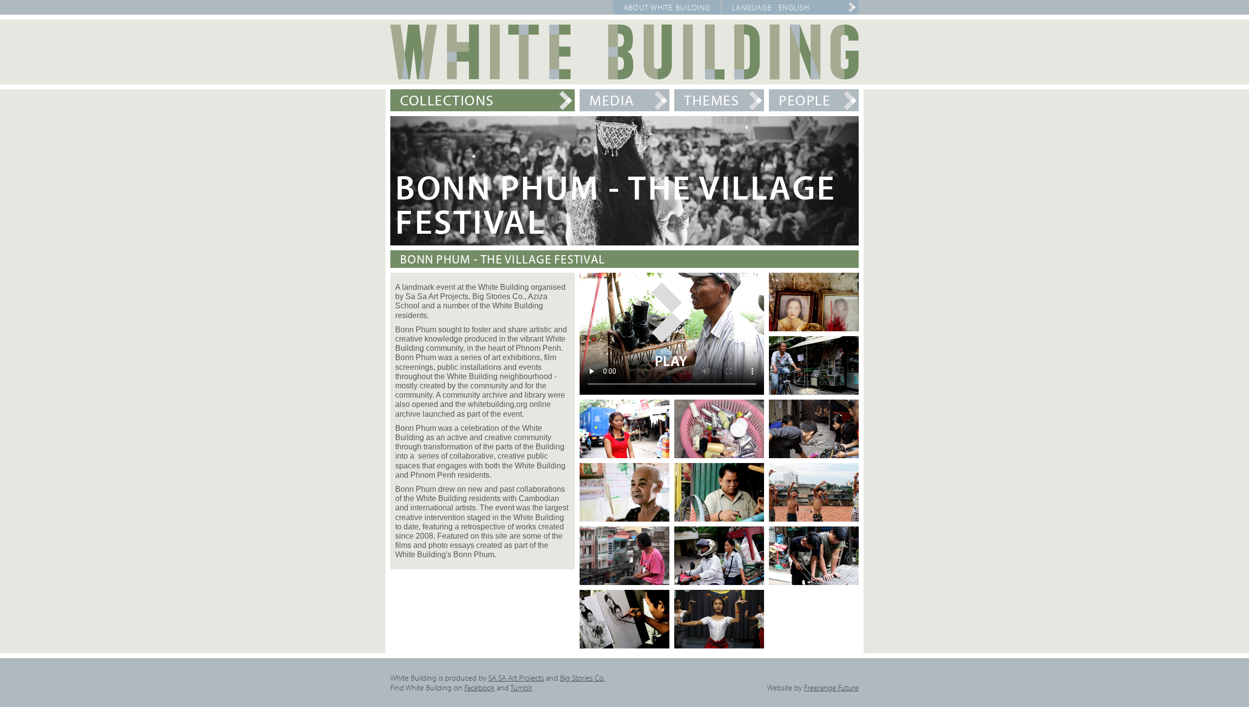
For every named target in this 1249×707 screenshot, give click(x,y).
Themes (711, 100)
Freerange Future (831, 687)
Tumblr (521, 687)
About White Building (667, 7)
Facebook (479, 687)
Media (611, 100)
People (804, 100)
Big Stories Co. (582, 678)
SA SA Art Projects (516, 678)
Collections (447, 100)
